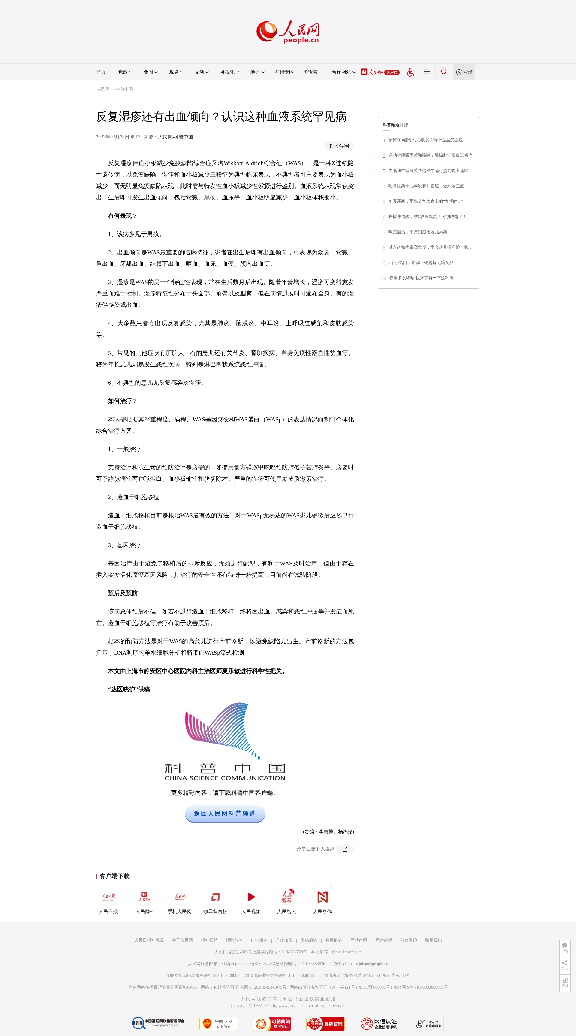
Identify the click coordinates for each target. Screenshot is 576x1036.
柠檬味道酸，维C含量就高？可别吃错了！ (427, 216)
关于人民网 (182, 940)
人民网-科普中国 (175, 136)
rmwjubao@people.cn (369, 964)
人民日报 (108, 911)
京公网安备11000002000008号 (420, 987)
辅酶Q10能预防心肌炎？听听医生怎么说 (425, 140)
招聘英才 (234, 940)
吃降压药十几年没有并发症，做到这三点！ (428, 186)
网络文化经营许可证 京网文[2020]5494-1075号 (243, 987)
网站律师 (383, 940)
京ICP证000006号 (374, 987)
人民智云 (286, 911)
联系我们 (433, 940)
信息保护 (408, 940)
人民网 (103, 89)
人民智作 (322, 911)
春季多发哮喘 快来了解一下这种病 (421, 278)
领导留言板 (215, 911)
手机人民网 (180, 911)
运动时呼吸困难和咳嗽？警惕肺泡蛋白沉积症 (430, 155)
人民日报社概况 (149, 940)
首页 (101, 71)
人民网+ (144, 911)
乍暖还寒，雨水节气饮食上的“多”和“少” (425, 201)
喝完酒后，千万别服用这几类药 (417, 232)
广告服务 (259, 940)
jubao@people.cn (347, 952)
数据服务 (334, 940)
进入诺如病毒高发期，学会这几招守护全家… (430, 247)
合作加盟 (284, 940)
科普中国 (124, 89)
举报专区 (284, 71)
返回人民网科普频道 (225, 813)
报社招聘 (209, 940)
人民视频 (251, 911)
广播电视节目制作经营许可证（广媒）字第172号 (365, 975)
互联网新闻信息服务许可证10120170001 (202, 975)
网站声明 (358, 940)
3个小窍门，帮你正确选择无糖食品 (421, 262)
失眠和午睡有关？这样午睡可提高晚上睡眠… (430, 170)
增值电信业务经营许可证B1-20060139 (279, 975)
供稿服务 (309, 940)
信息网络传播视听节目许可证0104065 (163, 987)
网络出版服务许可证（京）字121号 (322, 987)
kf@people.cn (233, 964)
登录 (468, 71)
